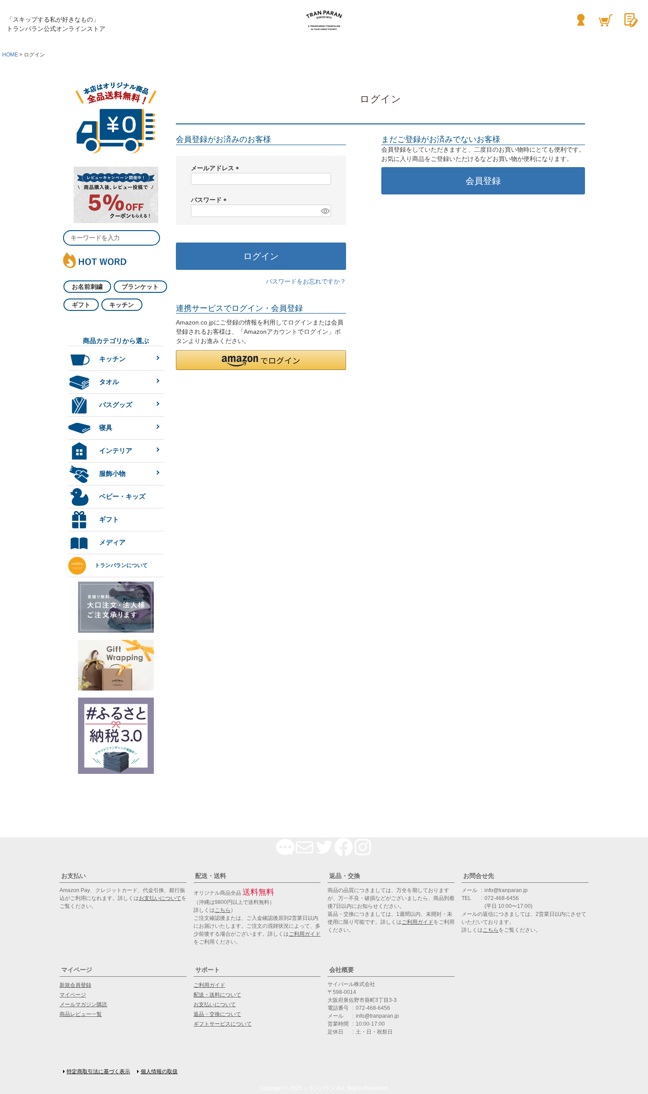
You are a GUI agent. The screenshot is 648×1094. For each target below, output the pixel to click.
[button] (261, 360)
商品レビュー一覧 (81, 1014)
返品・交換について (217, 1014)
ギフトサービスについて (223, 1024)
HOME (10, 55)
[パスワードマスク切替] (325, 211)
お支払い (73, 875)
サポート (207, 969)
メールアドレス (216, 168)
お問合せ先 (478, 875)
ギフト (81, 304)
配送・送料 (210, 875)
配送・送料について (217, 995)
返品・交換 (344, 875)
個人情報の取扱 (159, 1071)
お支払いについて (160, 898)
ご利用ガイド (304, 934)
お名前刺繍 (87, 286)
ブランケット (140, 286)
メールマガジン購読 (83, 1004)
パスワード (210, 199)
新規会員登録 (75, 985)
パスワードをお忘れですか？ (306, 281)
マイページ (76, 969)
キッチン (121, 304)
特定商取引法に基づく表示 (98, 1071)
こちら (223, 910)
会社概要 (341, 969)
